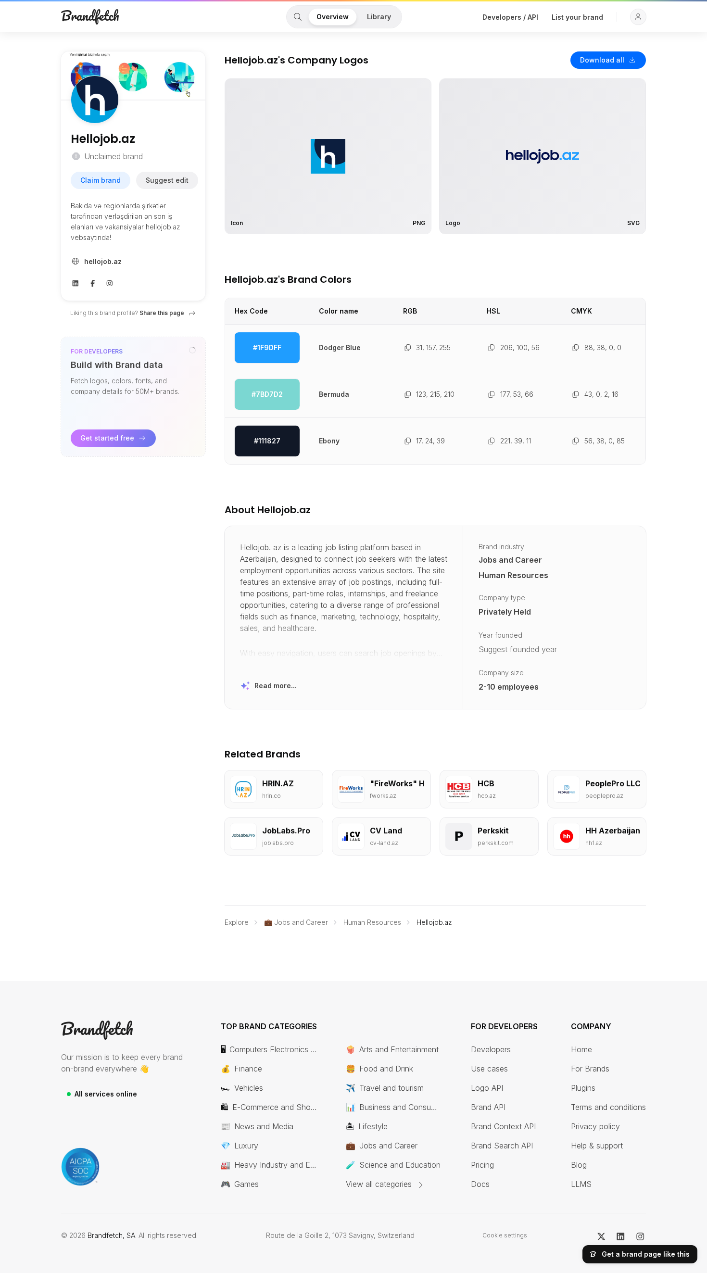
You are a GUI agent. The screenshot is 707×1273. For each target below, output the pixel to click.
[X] (601, 1235)
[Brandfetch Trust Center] (80, 1166)
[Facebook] (93, 282)
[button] (638, 17)
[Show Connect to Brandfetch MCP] (192, 350)
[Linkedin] (75, 282)
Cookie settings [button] (504, 1235)
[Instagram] (109, 282)
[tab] (298, 17)
